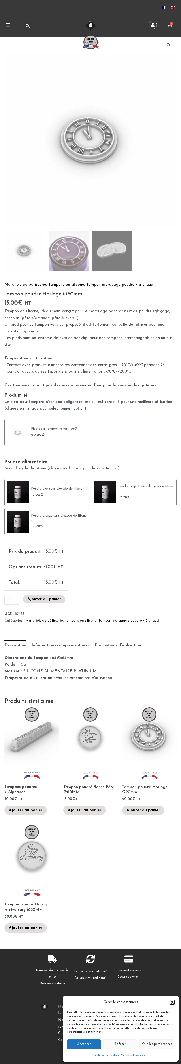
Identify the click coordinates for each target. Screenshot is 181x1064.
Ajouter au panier (44, 599)
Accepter (84, 1044)
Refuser (120, 1044)
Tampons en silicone (66, 285)
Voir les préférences (157, 1044)
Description (15, 645)
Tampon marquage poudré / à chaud (119, 285)
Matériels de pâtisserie (25, 285)
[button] (172, 1002)
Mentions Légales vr (133, 1055)
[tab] (15, 645)
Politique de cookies (106, 1055)
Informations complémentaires (61, 645)
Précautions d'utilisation (118, 645)
